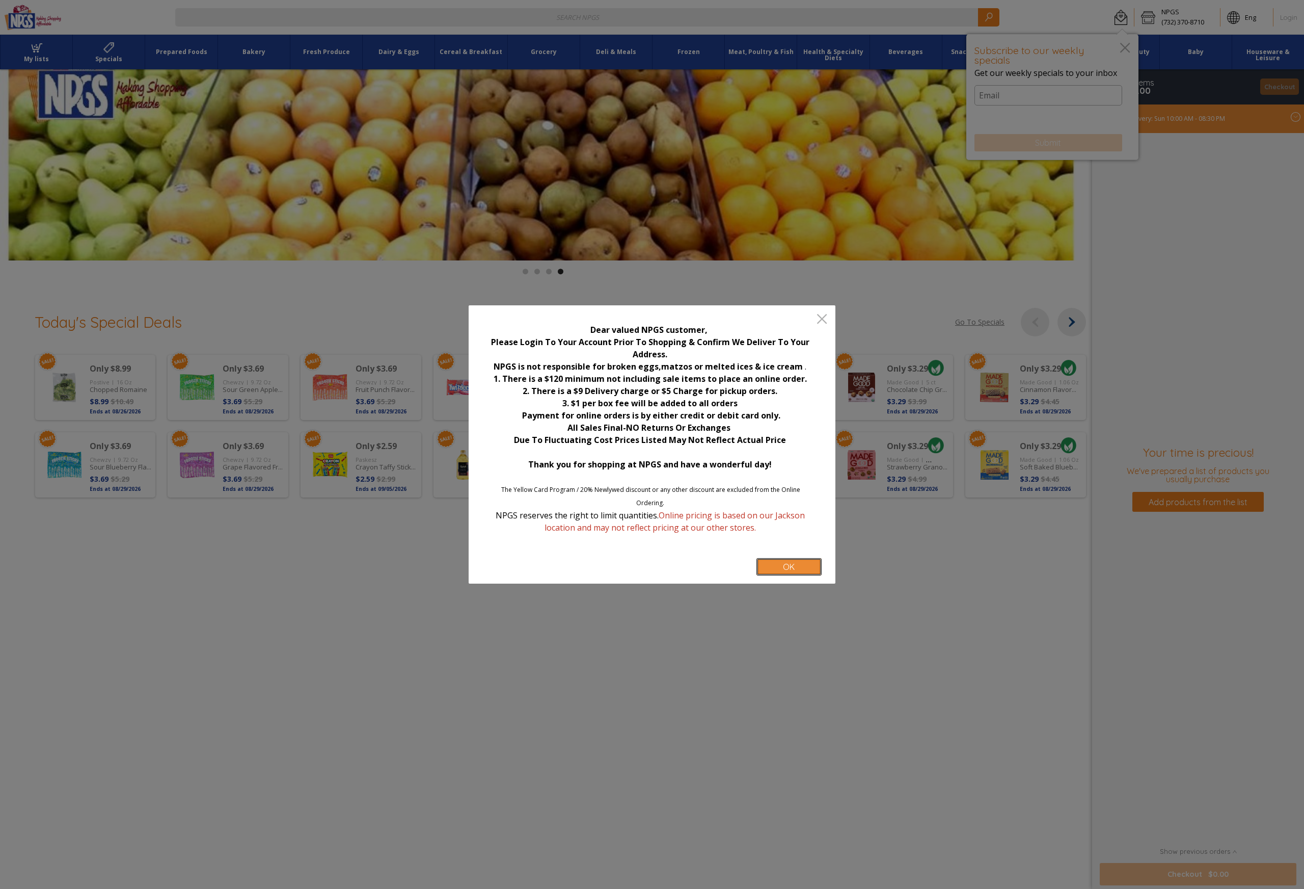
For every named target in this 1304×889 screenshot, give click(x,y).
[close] (822, 319)
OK (789, 567)
